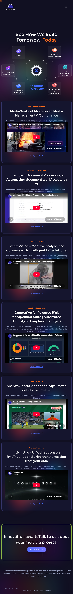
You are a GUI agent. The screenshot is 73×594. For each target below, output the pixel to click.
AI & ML (18, 56)
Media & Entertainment (54, 56)
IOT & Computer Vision (64, 73)
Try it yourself (35, 156)
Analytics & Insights (18, 91)
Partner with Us (35, 549)
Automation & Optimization (54, 91)
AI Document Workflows (8, 73)
